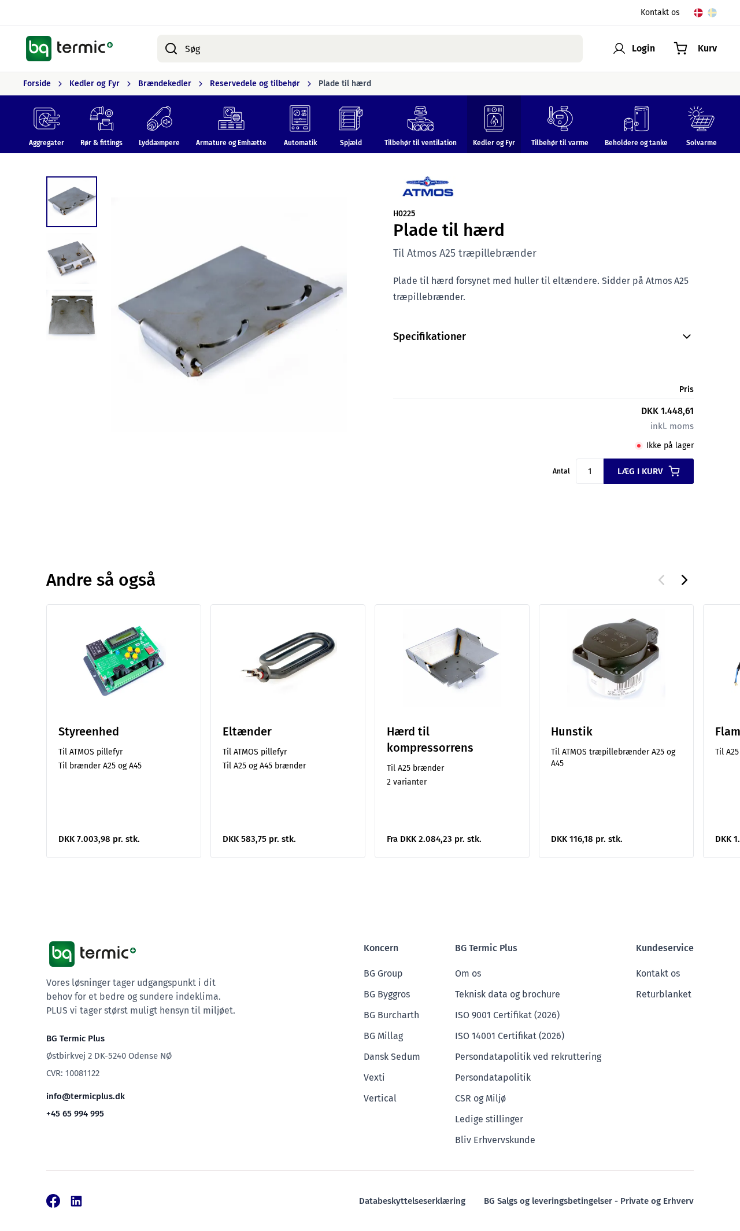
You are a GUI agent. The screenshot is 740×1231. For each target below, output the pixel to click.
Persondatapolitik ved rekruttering (528, 1056)
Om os (468, 973)
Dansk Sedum (392, 1056)
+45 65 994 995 (75, 1113)
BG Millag (383, 1035)
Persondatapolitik (493, 1077)
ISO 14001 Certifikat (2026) (509, 1035)
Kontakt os (660, 12)
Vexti (374, 1077)
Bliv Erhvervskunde (495, 1139)
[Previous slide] (661, 580)
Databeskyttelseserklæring (412, 1201)
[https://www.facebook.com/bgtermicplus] (53, 1201)
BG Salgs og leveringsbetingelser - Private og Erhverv (589, 1201)
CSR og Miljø (480, 1098)
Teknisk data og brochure (507, 994)
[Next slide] (684, 580)
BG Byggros (387, 994)
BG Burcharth (391, 1015)
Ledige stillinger (489, 1119)
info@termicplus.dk (85, 1096)
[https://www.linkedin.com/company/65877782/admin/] (76, 1201)
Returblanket (663, 994)
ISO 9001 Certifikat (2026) (507, 1015)
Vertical (380, 1098)
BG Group (383, 973)
